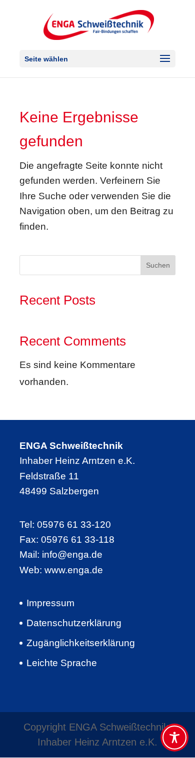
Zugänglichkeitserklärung (80, 643)
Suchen (158, 265)
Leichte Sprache (61, 663)
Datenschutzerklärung (74, 623)
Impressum (50, 603)
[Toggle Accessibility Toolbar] (175, 738)
